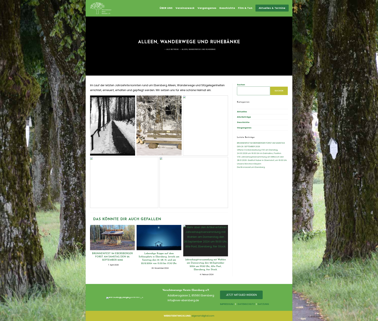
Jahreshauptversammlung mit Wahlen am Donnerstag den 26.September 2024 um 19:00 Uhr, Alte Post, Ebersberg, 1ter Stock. (205, 265)
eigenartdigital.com (203, 315)
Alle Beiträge (244, 117)
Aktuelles (242, 111)
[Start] (163, 49)
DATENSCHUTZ (246, 304)
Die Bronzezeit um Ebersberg (251, 167)
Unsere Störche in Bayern (249, 163)
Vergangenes (244, 127)
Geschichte (243, 122)
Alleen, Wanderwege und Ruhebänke (199, 49)
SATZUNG (263, 304)
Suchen (241, 84)
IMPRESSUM (226, 304)
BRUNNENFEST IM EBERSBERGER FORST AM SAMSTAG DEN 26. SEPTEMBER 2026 (112, 256)
